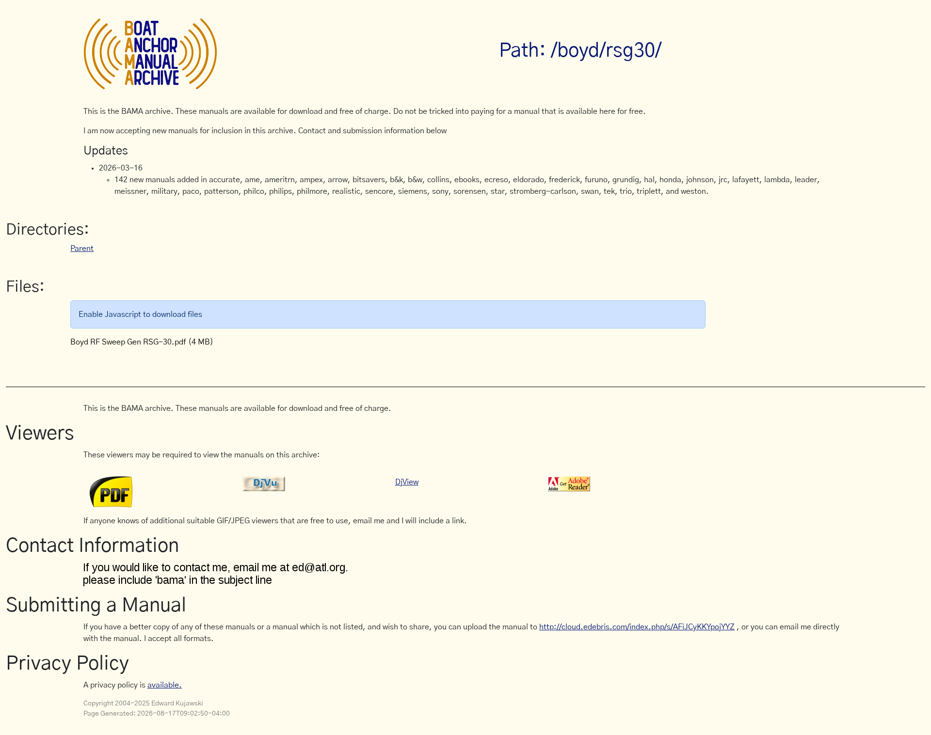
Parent (82, 248)
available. (164, 685)
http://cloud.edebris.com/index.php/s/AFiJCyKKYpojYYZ (637, 627)
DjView (406, 482)
